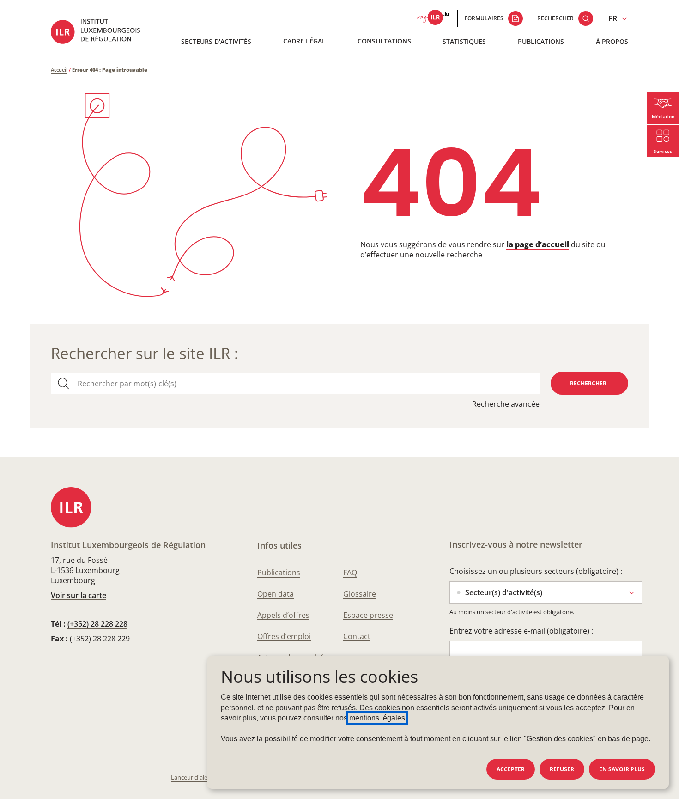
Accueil (59, 69)
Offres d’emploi (284, 636)
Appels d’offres (283, 615)
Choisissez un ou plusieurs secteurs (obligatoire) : (535, 571)
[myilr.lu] (433, 18)
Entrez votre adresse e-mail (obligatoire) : (521, 631)
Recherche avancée (506, 404)
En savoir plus (622, 769)
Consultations (384, 41)
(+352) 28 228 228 (97, 624)
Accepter (511, 769)
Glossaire (359, 594)
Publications (541, 41)
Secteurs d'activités (216, 41)
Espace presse (368, 615)
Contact (356, 636)
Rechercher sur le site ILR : (144, 353)
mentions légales (377, 718)
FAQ (350, 572)
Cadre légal (304, 41)
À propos (612, 41)
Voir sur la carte (78, 595)
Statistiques (464, 41)
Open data (275, 594)
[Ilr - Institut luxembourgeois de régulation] (102, 32)
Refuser (562, 769)
